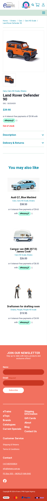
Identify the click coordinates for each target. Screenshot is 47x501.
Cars (20, 21)
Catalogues (9, 424)
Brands (7, 420)
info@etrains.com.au (11, 469)
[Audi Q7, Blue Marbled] (23, 197)
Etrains (13, 21)
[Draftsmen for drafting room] (23, 304)
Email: (9, 378)
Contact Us (30, 431)
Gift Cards (30, 418)
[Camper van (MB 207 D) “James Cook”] (23, 250)
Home (5, 21)
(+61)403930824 (10, 464)
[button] (32, 5)
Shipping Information (30, 412)
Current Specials (12, 428)
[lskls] (43, 5)
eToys (6, 415)
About (27, 422)
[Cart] (37, 5)
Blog (27, 427)
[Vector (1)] (5, 481)
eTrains (7, 411)
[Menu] (44, 13)
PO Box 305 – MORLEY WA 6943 (17, 474)
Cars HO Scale (30, 21)
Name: (6, 367)
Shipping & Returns (11, 444)
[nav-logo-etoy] (16, 5)
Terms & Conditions (11, 449)
